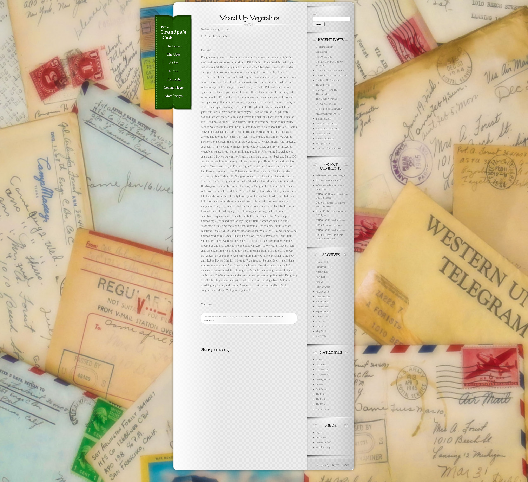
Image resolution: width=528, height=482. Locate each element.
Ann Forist (219, 316)
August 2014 (322, 316)
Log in (319, 432)
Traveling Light (323, 118)
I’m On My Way (324, 56)
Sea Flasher (321, 51)
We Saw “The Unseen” (327, 123)
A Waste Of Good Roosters (329, 148)
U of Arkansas (273, 316)
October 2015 (322, 261)
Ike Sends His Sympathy (328, 80)
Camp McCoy (323, 374)
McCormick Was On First (328, 113)
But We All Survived (326, 103)
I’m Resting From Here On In (330, 70)
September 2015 (324, 266)
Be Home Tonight (324, 46)
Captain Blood (323, 133)
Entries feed (321, 437)
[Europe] (173, 71)
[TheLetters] (173, 46)
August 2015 (322, 271)
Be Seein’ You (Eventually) (329, 108)
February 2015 (323, 286)
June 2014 (321, 326)
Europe (319, 384)
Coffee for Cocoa (336, 219)
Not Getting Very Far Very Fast (331, 75)
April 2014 (321, 336)
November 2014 (324, 301)
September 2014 (324, 311)
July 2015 (320, 276)
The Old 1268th (323, 85)
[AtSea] (173, 63)
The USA (260, 316)
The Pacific (321, 399)
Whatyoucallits (323, 143)
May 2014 (321, 331)
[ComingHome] (173, 87)
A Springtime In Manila (327, 128)
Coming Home (323, 379)
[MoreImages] (173, 96)
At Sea (319, 359)
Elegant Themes (339, 465)
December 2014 (323, 296)
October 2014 (322, 306)
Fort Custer (321, 389)
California (320, 364)
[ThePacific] (173, 79)
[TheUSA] (173, 54)
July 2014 (320, 321)
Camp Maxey (322, 369)
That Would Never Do (326, 98)
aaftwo (319, 185)
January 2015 (322, 291)
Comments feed (323, 442)
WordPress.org (323, 447)
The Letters (249, 316)
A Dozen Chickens (325, 138)
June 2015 (321, 281)
